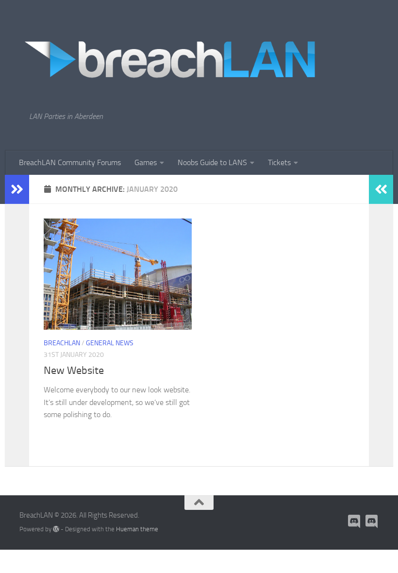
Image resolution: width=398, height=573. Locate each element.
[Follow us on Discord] (372, 521)
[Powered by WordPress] (56, 529)
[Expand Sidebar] (17, 189)
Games (145, 162)
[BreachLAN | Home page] (171, 55)
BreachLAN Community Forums (70, 162)
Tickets (279, 162)
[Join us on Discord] (354, 521)
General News (109, 343)
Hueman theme (137, 529)
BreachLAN (62, 343)
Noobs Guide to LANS (212, 162)
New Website (74, 370)
